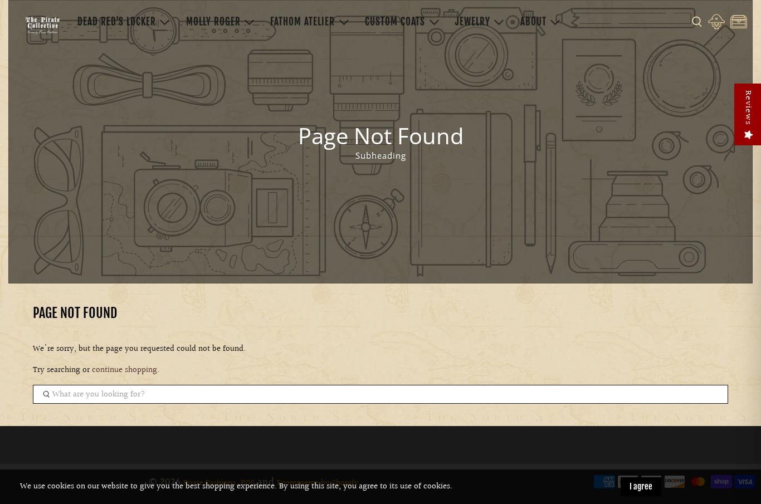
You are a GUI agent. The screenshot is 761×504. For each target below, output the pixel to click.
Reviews (748, 107)
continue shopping (124, 370)
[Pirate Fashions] (42, 25)
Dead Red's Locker (116, 21)
